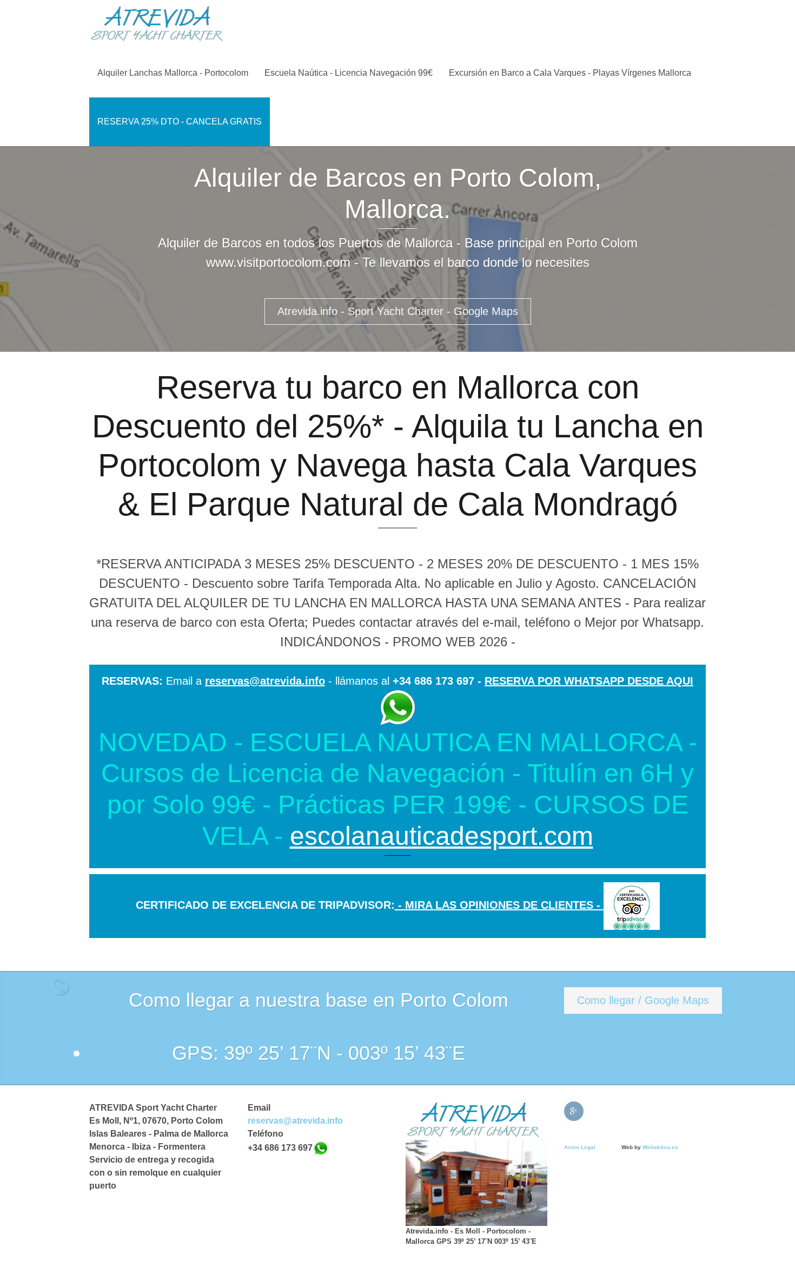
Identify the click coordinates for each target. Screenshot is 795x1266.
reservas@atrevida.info (265, 681)
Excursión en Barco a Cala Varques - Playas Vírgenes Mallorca (570, 72)
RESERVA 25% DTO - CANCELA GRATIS (179, 121)
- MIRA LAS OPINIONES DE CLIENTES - (499, 905)
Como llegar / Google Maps (643, 1000)
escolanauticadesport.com (441, 836)
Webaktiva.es (660, 1147)
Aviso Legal (579, 1147)
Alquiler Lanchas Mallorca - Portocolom (172, 72)
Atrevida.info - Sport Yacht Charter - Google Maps (397, 311)
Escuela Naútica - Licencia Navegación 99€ (348, 72)
